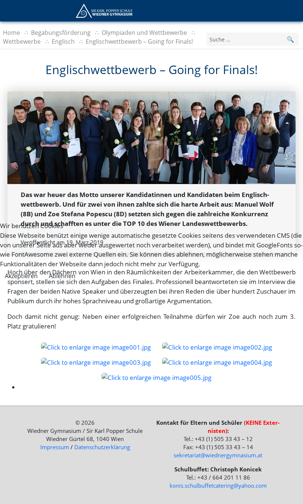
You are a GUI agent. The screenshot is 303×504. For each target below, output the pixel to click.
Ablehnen (62, 276)
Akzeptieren (21, 276)
